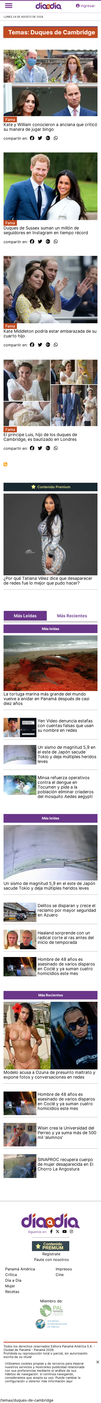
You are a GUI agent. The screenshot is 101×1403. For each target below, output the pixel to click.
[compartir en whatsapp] (56, 138)
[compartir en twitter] (40, 138)
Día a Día (13, 1280)
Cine (60, 1274)
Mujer (10, 1286)
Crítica (11, 1274)
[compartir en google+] (48, 138)
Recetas (12, 1291)
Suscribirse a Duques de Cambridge (5, 464)
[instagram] (71, 1231)
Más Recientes (72, 615)
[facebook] (51, 1231)
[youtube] (64, 1231)
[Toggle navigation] (9, 6)
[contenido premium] (50, 1245)
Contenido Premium (53, 487)
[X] (57, 1231)
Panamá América (20, 1269)
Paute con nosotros (51, 1259)
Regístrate (51, 1254)
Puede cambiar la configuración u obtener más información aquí (42, 1379)
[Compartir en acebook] (32, 138)
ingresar (88, 5)
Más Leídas (25, 615)
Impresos (64, 1269)
